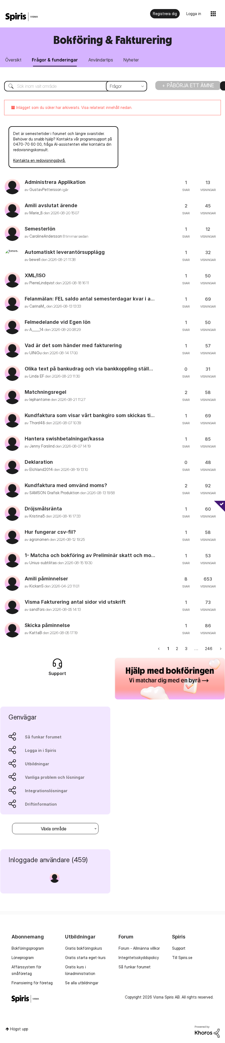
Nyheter (131, 60)
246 (208, 648)
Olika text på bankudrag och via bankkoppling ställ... (89, 369)
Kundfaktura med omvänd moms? (66, 485)
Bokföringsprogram (28, 948)
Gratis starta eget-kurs (85, 957)
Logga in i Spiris (40, 750)
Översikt (13, 60)
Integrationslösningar (46, 790)
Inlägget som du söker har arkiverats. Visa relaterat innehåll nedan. (73, 107)
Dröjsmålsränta (43, 508)
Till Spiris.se (182, 957)
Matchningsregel (45, 392)
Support (178, 948)
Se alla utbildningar (81, 982)
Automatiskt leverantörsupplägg (65, 252)
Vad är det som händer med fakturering (73, 345)
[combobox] (71, 86)
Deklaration (39, 462)
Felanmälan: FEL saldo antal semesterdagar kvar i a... (90, 299)
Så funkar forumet (43, 737)
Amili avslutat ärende (51, 205)
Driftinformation (41, 804)
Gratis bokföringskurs (83, 948)
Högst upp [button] (19, 1029)
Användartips (100, 60)
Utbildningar (37, 763)
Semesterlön (40, 229)
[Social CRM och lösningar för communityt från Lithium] (207, 1031)
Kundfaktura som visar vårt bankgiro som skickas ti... (90, 415)
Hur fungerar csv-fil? (50, 532)
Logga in (193, 13)
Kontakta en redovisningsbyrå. (39, 160)
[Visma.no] (21, 16)
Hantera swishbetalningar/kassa (64, 439)
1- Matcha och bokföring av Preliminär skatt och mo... (90, 555)
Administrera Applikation (55, 182)
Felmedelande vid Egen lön (58, 322)
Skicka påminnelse (47, 625)
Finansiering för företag (32, 982)
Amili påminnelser (46, 578)
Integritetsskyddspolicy (139, 957)
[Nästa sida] (220, 648)
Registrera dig (165, 13)
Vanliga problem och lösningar (55, 777)
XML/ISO (35, 275)
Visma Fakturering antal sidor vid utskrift (75, 602)
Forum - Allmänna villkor (139, 948)
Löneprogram (23, 957)
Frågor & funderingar (55, 60)
